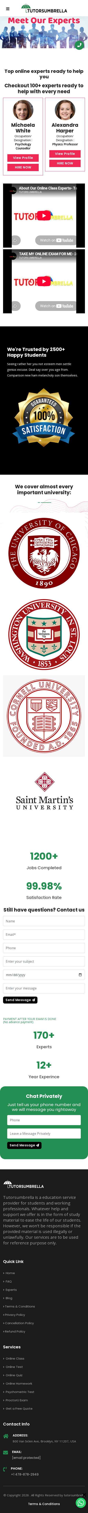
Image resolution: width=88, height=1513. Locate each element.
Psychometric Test (19, 1392)
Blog (8, 1298)
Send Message (19, 1000)
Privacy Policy (15, 1315)
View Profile (23, 158)
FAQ (8, 1281)
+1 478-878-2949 (25, 1474)
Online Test (14, 1367)
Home (10, 1273)
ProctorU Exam (16, 1400)
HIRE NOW (23, 167)
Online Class (14, 1358)
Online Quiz (14, 1375)
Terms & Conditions (20, 1306)
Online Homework (18, 1383)
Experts (11, 1290)
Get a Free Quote (19, 1408)
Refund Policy (15, 1331)
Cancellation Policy (19, 1323)
